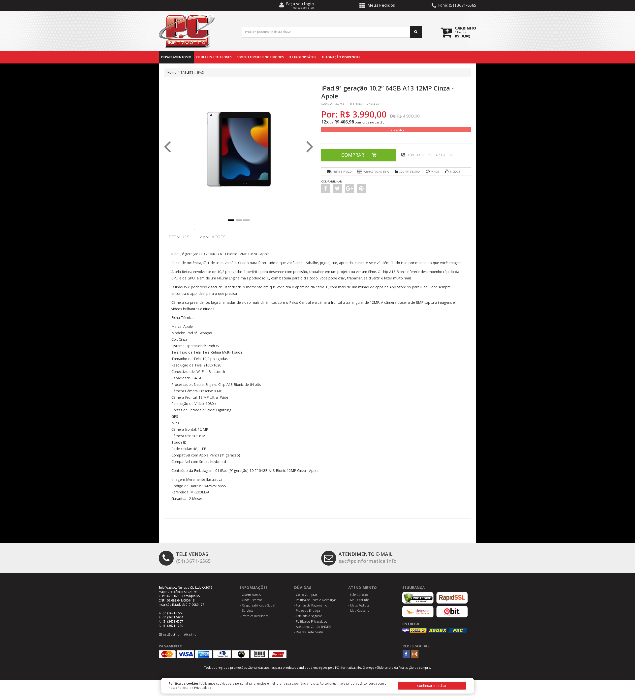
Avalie (435, 171)
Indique (454, 171)
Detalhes (179, 236)
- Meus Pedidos (358, 605)
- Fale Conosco (358, 595)
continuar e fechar (431, 685)
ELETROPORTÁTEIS (303, 57)
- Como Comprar (305, 595)
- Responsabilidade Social (257, 605)
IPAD (200, 72)
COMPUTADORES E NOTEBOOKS (260, 57)
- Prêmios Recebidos (254, 616)
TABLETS (187, 72)
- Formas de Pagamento (310, 605)
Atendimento (362, 587)
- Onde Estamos (251, 600)
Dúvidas (302, 587)
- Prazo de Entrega (307, 610)
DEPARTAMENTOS (175, 57)
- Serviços (247, 610)
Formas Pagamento (376, 171)
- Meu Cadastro (358, 610)
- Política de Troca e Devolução (315, 600)
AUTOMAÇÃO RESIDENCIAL (340, 57)
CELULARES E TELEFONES (214, 57)
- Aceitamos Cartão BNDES (312, 627)
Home (171, 72)
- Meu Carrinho (358, 600)
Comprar (352, 154)
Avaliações (213, 236)
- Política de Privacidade (310, 621)
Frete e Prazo (342, 171)
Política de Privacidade (195, 688)
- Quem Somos (250, 595)
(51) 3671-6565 (193, 557)
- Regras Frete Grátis (308, 632)
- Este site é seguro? (308, 616)
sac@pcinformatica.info (368, 557)
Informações (254, 587)
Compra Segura (409, 171)
